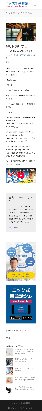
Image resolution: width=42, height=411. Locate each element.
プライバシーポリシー (27, 408)
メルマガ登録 (13, 227)
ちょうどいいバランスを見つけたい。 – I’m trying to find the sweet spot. (25, 351)
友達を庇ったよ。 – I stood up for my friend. (24, 360)
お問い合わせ (12, 408)
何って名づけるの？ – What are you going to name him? (25, 379)
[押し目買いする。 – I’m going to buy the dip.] (21, 32)
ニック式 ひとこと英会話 (19, 12)
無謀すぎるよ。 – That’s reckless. (24, 369)
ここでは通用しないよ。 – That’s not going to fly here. (24, 388)
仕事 (21, 55)
